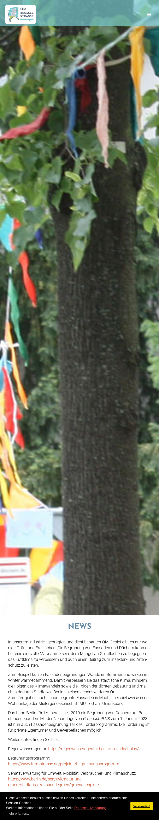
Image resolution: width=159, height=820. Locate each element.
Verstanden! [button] (141, 806)
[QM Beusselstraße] (20, 14)
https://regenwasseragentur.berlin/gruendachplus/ (93, 748)
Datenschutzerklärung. (90, 808)
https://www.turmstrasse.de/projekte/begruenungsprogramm (63, 763)
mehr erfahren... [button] (18, 813)
